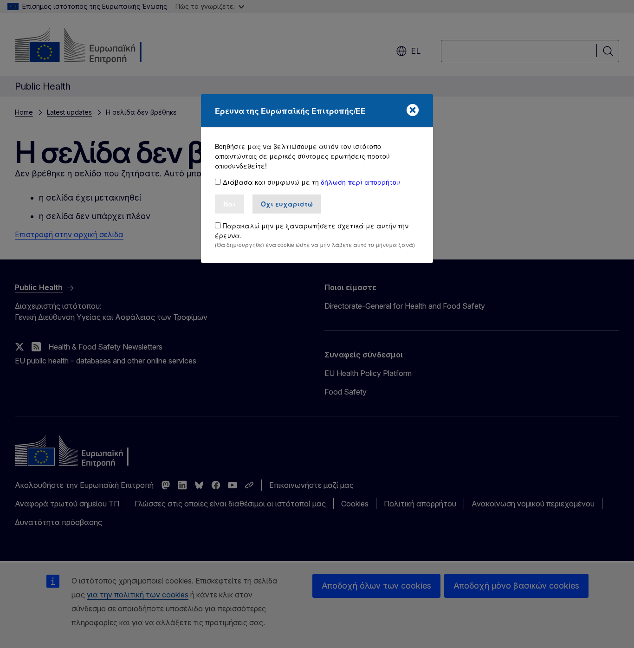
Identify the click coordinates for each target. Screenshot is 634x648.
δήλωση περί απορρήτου (360, 182)
